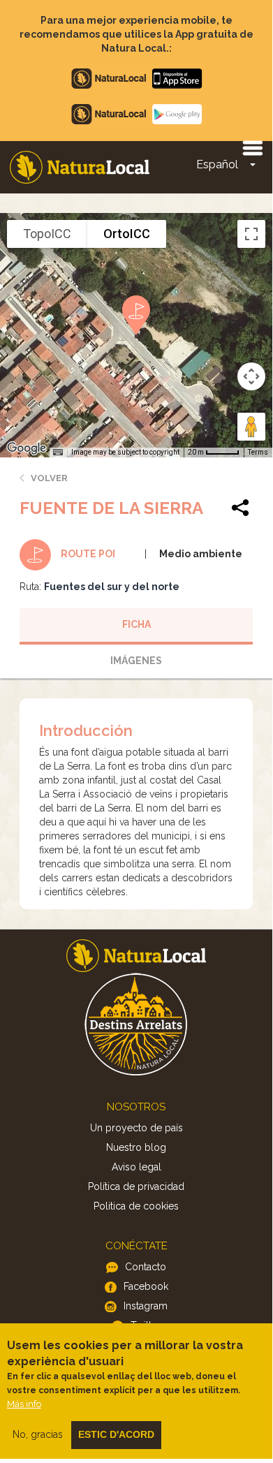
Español (217, 164)
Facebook (146, 1286)
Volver (49, 478)
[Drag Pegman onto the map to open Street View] (251, 427)
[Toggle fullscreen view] (251, 234)
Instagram (146, 1305)
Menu (252, 147)
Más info (24, 1404)
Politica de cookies (136, 1206)
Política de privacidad (136, 1186)
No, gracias (38, 1434)
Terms (258, 452)
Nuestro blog (136, 1147)
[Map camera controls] (251, 376)
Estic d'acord (116, 1434)
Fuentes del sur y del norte (111, 586)
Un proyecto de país (136, 1127)
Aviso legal (136, 1166)
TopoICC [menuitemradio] (47, 233)
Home (79, 167)
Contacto (145, 1266)
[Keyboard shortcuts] (58, 452)
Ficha (136, 624)
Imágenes (136, 660)
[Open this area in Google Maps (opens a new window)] (26, 448)
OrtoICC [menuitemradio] (126, 233)
